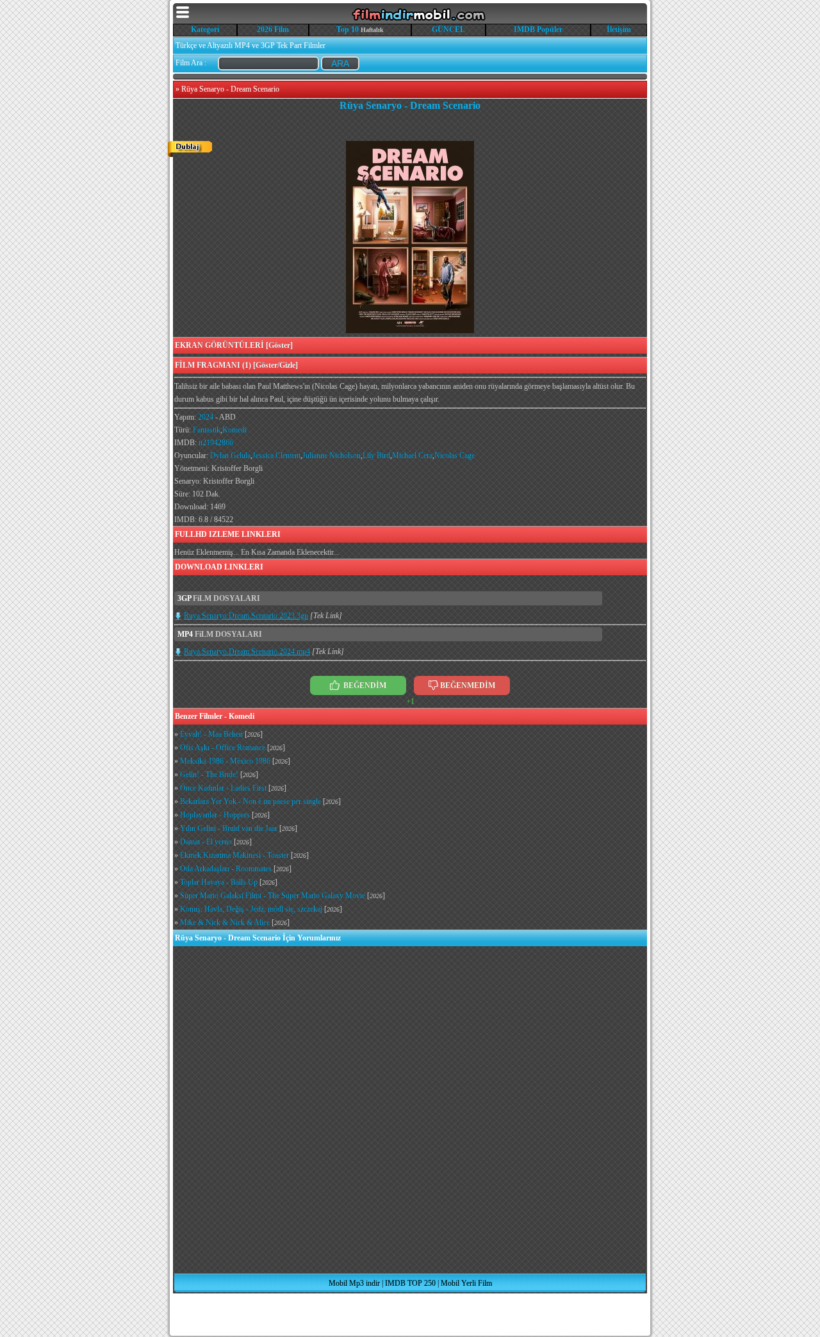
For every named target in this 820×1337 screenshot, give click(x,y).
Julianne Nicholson (331, 455)
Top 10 (347, 29)
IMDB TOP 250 (410, 1283)
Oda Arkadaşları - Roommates (226, 868)
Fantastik (206, 429)
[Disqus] (410, 1109)
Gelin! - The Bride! (209, 774)
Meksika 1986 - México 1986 (225, 761)
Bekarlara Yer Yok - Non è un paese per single (250, 801)
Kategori (205, 29)
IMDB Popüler (538, 29)
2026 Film (273, 29)
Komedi (234, 429)
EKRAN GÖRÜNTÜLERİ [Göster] (234, 345)
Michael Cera (412, 455)
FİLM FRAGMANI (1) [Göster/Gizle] (236, 365)
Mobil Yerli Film (466, 1283)
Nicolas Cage (454, 455)
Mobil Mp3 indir (354, 1283)
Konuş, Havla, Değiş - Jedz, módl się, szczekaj (251, 909)
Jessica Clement (276, 455)
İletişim (619, 29)
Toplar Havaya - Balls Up (219, 882)
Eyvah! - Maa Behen (211, 734)
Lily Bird (376, 455)
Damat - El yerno (206, 841)
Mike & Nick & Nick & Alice (225, 922)
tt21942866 (216, 442)
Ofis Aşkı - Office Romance (222, 747)
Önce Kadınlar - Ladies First (223, 787)
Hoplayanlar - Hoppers (215, 814)
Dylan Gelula (230, 455)
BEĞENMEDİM (467, 685)
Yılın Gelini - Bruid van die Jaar (228, 828)
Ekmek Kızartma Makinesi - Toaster (234, 855)
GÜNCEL (448, 29)
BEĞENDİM (363, 685)
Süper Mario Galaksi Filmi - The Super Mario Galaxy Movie (272, 895)
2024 (205, 417)
